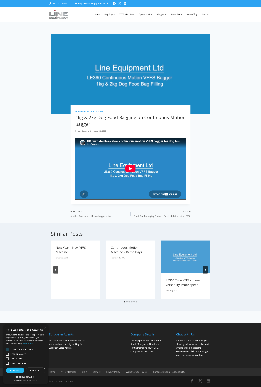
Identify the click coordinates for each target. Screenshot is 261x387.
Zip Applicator (145, 14)
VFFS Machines (126, 14)
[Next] (205, 270)
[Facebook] (191, 381)
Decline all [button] (35, 370)
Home (97, 14)
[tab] (124, 301)
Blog (84, 371)
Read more (28, 343)
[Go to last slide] (55, 270)
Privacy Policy (113, 371)
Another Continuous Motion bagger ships (91, 213)
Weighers (161, 14)
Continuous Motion (84, 111)
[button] (25, 377)
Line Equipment (84, 131)
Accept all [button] (15, 370)
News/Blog (192, 14)
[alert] (25, 354)
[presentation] (185, 257)
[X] (200, 381)
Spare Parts (176, 14)
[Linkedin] (208, 381)
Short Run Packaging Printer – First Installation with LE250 (162, 213)
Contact (206, 14)
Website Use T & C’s (137, 371)
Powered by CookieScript (25, 381)
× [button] (45, 328)
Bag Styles (109, 14)
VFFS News (100, 111)
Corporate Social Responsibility (169, 371)
